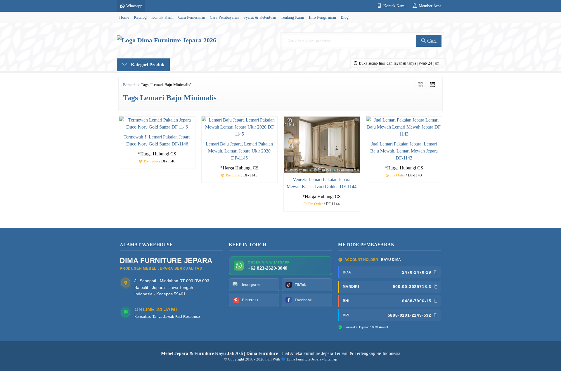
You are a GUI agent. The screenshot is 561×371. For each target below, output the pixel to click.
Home (124, 17)
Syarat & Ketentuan (259, 17)
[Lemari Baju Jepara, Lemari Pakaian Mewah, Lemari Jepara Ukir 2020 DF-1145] (240, 126)
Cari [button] (431, 41)
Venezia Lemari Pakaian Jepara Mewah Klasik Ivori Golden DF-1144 (321, 183)
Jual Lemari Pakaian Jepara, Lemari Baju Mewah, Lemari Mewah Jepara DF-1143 (404, 150)
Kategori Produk (147, 64)
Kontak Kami (162, 17)
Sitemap (330, 359)
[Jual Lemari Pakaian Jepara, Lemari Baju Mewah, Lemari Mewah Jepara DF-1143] (404, 126)
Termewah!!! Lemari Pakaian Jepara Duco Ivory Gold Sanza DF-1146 (157, 140)
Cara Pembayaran (224, 17)
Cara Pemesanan (191, 17)
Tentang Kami (292, 17)
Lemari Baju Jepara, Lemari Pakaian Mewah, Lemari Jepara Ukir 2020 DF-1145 (239, 150)
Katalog (140, 17)
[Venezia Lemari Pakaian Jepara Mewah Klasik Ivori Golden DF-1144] (322, 144)
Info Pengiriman (322, 17)
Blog (345, 17)
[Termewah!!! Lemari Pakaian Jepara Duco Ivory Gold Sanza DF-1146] (157, 122)
